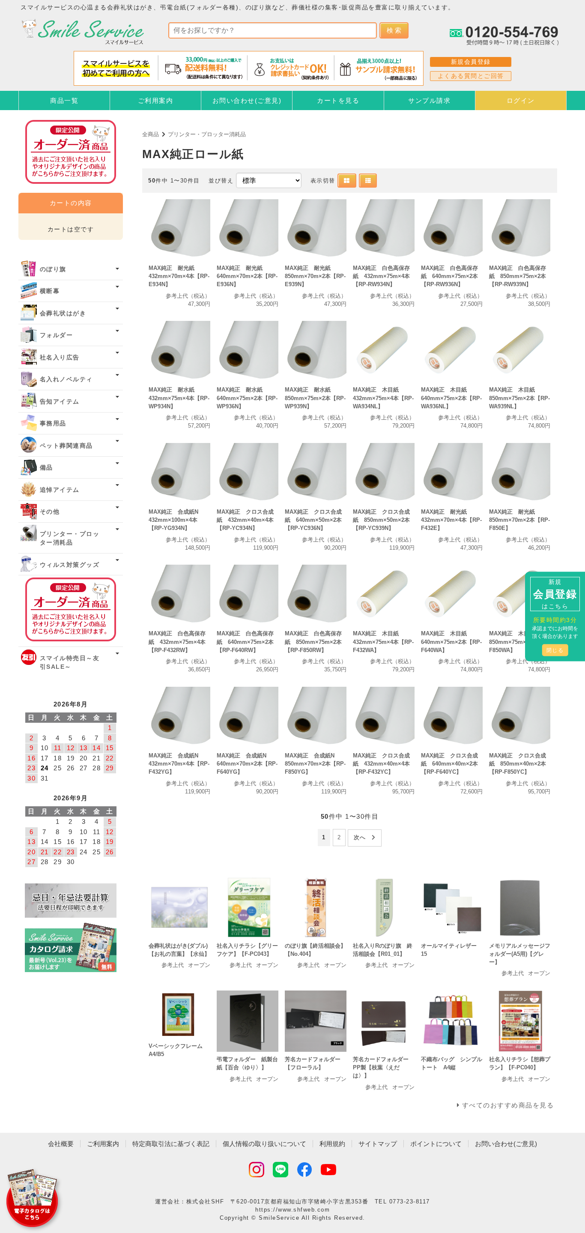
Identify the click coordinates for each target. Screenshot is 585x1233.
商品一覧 (64, 100)
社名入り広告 (60, 357)
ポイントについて (436, 1143)
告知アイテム (60, 401)
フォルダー (56, 335)
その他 (50, 512)
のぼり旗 (53, 269)
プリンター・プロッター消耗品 (207, 134)
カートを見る (338, 100)
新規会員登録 (471, 61)
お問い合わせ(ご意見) (247, 100)
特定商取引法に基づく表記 (170, 1143)
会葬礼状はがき (63, 313)
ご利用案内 (155, 100)
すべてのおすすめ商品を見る (508, 1105)
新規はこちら (555, 594)
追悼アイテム (60, 490)
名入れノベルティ (66, 379)
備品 (46, 467)
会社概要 (61, 1143)
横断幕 (50, 291)
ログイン (521, 100)
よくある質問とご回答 (471, 75)
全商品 (150, 134)
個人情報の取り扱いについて (264, 1143)
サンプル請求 (429, 100)
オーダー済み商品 (70, 609)
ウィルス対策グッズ (70, 565)
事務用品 (53, 423)
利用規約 (332, 1143)
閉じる (555, 650)
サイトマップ (377, 1143)
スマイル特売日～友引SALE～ (70, 662)
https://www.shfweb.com (292, 1209)
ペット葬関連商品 (66, 446)
